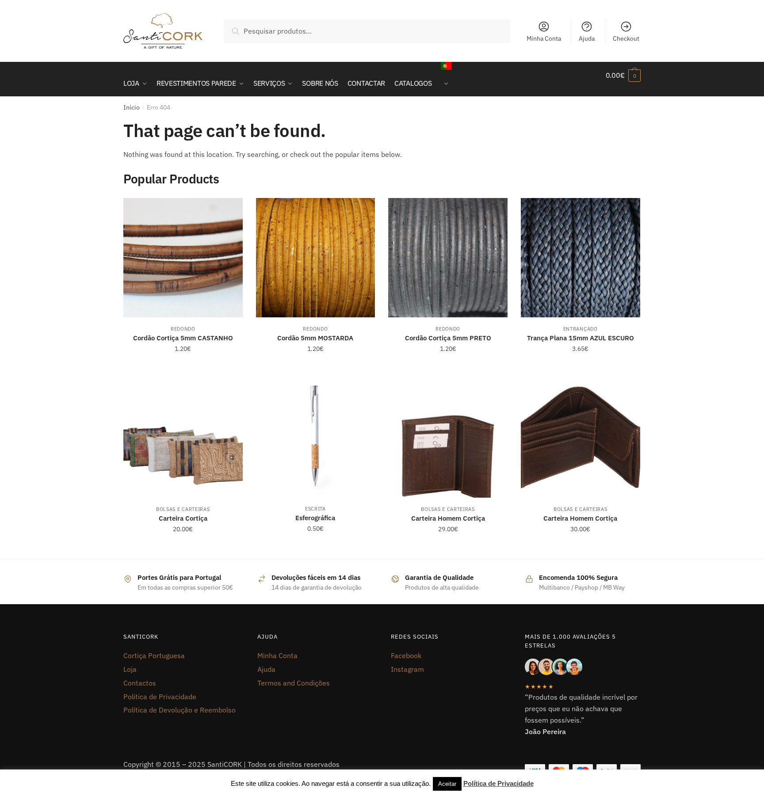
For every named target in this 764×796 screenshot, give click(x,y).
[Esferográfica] (315, 437)
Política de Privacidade (498, 783)
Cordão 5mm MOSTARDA (315, 338)
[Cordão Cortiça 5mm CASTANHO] (183, 257)
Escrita (315, 509)
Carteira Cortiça (183, 518)
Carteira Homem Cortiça (448, 518)
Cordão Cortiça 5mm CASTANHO (183, 338)
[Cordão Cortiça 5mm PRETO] (448, 257)
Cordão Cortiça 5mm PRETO (448, 338)
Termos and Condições (293, 682)
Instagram (407, 669)
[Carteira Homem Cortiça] (448, 438)
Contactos (139, 682)
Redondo (183, 329)
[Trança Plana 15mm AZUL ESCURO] (580, 257)
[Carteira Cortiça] (183, 438)
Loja (130, 669)
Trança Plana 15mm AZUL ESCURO (580, 338)
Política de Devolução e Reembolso (179, 709)
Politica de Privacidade (159, 696)
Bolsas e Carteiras (183, 509)
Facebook (406, 655)
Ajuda (587, 38)
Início (131, 107)
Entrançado (580, 329)
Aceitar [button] (447, 784)
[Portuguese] (446, 79)
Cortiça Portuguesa (154, 655)
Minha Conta (544, 38)
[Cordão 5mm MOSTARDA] (315, 257)
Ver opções (183, 368)
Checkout (626, 38)
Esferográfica (315, 518)
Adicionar (183, 548)
